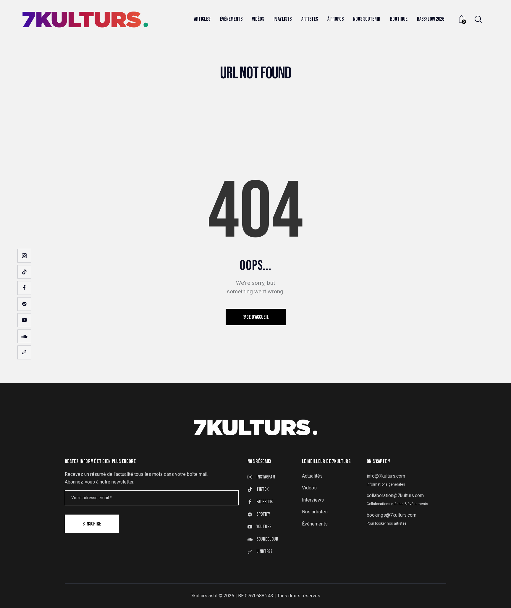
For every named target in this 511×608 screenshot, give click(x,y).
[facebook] (24, 288)
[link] (24, 352)
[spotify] (24, 304)
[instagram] (24, 256)
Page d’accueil (255, 317)
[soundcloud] (24, 336)
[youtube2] (24, 320)
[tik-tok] (24, 272)
